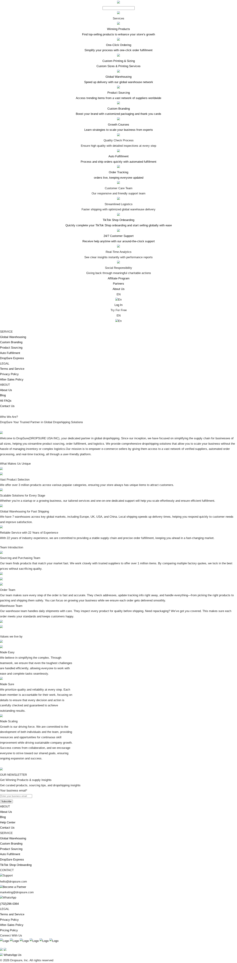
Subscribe (6, 801)
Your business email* (13, 790)
